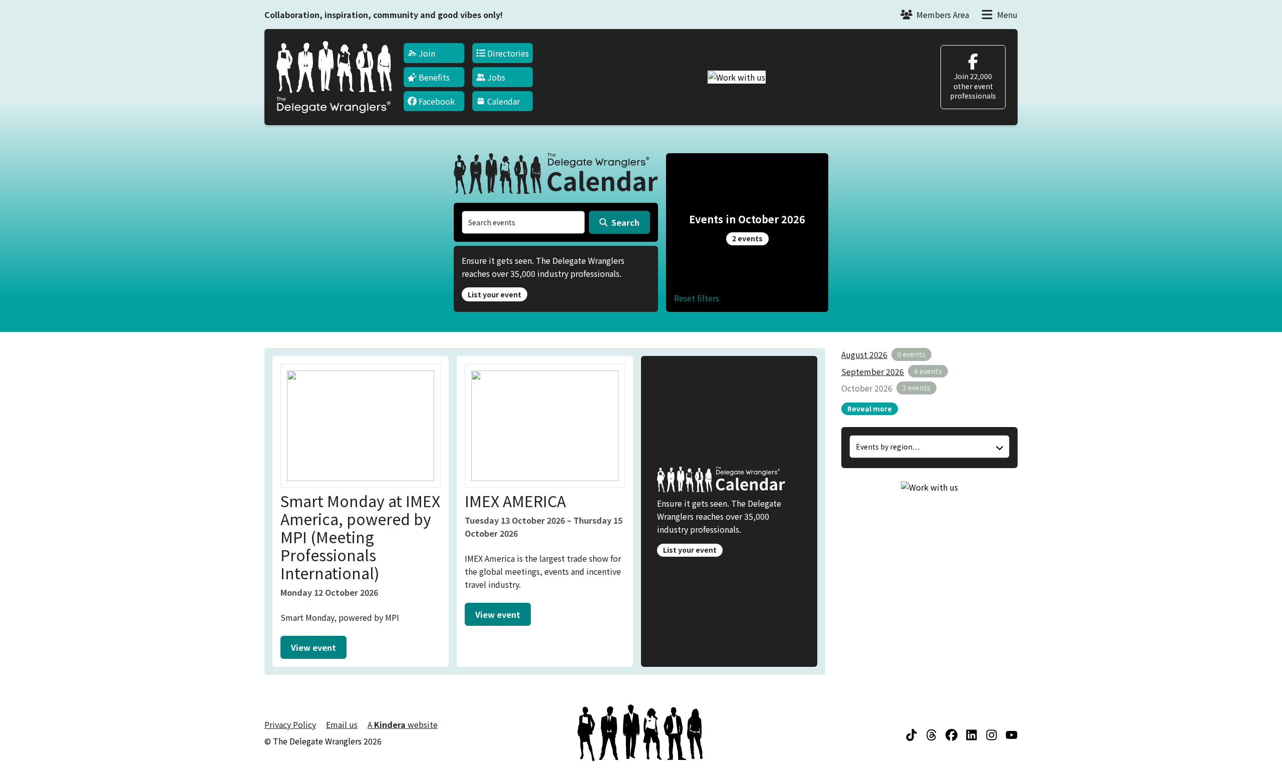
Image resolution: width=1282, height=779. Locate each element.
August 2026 (864, 354)
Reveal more (869, 409)
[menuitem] (434, 53)
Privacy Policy (290, 724)
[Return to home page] (334, 77)
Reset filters (696, 298)
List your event (494, 294)
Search (625, 222)
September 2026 (872, 371)
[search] (523, 222)
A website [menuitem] (403, 724)
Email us (342, 724)
